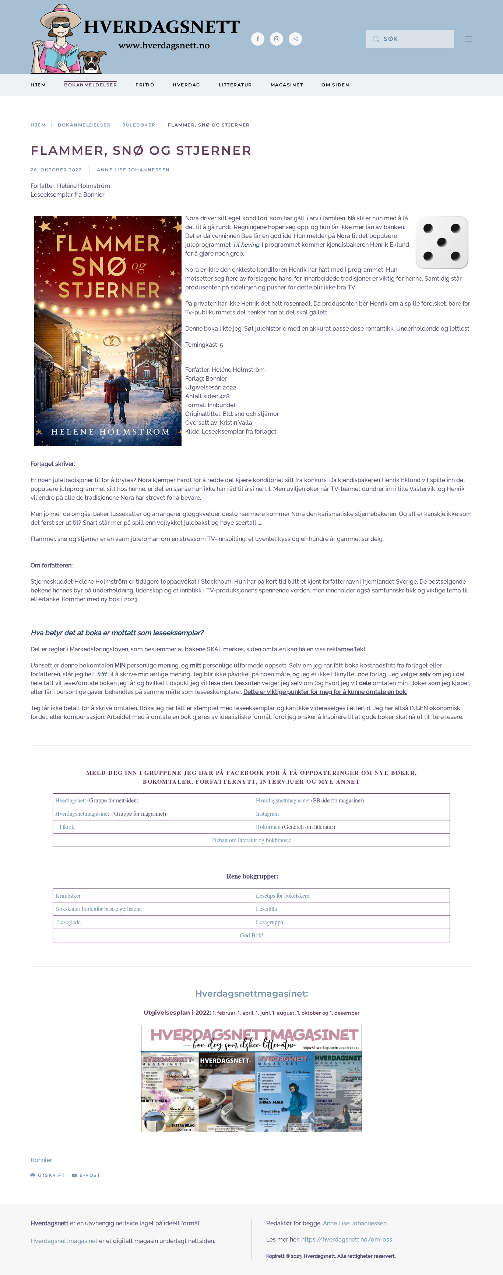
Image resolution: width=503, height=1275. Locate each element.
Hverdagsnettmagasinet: (251, 993)
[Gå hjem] (135, 39)
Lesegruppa (269, 922)
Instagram (267, 813)
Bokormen (268, 826)
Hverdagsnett (70, 800)
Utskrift (51, 1175)
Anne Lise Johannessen (355, 1223)
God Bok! (251, 935)
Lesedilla (266, 908)
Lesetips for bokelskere (282, 895)
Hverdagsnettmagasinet (283, 800)
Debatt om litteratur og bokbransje (251, 840)
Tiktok (66, 826)
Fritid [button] (145, 85)
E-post (90, 1175)
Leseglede (69, 922)
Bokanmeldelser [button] (90, 85)
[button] (468, 38)
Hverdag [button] (186, 85)
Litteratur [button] (235, 85)
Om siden (335, 85)
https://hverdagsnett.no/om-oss (346, 1239)
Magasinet (287, 85)
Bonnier (41, 1160)
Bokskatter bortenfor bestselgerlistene (98, 908)
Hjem (38, 85)
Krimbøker (68, 895)
